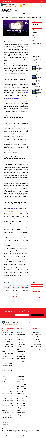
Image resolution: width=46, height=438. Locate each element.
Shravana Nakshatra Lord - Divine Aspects (38, 62)
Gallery (4, 383)
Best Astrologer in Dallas (8, 403)
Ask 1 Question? (35, 285)
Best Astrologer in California (8, 391)
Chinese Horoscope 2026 (22, 358)
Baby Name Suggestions (8, 343)
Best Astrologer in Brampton (8, 396)
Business (35, 40)
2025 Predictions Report (36, 297)
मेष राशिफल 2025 (20, 400)
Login (39, 1)
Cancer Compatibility (36, 336)
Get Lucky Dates (6, 341)
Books (4, 381)
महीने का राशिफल (20, 346)
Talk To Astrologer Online (8, 332)
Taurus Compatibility (36, 332)
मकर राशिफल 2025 (21, 415)
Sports (34, 35)
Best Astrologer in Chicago (8, 398)
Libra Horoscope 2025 (21, 388)
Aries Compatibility (36, 330)
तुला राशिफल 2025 (20, 410)
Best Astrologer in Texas (8, 400)
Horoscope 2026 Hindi (21, 361)
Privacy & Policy (6, 419)
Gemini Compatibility (36, 334)
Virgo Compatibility (36, 339)
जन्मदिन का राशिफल (21, 344)
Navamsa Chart (14, 208)
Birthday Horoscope (21, 334)
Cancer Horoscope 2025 (22, 383)
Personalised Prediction (36, 291)
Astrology (12, 17)
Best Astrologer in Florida (8, 402)
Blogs (7, 17)
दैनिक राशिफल (20, 341)
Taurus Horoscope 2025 (22, 379)
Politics (35, 38)
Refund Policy (5, 424)
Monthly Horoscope (21, 336)
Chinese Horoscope (21, 351)
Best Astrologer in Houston (8, 405)
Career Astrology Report (8, 334)
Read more (5, 295)
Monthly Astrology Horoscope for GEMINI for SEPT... (39, 78)
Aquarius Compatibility (36, 348)
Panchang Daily (37, 49)
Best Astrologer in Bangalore (8, 415)
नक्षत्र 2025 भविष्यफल (21, 355)
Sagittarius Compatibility (37, 344)
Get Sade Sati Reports (7, 361)
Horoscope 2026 (20, 360)
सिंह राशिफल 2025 (20, 407)
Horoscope (35, 27)
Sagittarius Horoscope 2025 (23, 391)
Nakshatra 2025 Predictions (23, 353)
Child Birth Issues (6, 356)
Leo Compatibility (35, 337)
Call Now (37, 315)
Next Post (6, 283)
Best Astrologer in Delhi (7, 414)
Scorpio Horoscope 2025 (22, 390)
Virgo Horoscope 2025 (21, 386)
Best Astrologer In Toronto (8, 407)
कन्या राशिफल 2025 (21, 408)
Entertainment (36, 29)
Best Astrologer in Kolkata (8, 417)
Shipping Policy (6, 422)
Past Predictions (6, 384)
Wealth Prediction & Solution (9, 358)
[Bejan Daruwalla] (9, 5)
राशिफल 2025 (20, 398)
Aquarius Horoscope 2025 (22, 395)
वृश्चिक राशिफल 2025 (21, 412)
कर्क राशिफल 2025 (21, 405)
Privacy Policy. (29, 431)
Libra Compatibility (36, 341)
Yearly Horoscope (21, 337)
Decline (37, 435)
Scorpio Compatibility (36, 342)
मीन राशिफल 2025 (20, 419)
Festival (35, 32)
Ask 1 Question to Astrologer (8, 365)
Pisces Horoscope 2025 (22, 396)
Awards (4, 379)
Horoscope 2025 (20, 376)
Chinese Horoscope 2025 (22, 356)
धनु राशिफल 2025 (20, 414)
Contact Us (5, 388)
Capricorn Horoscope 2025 (22, 393)
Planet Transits (37, 43)
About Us (5, 376)
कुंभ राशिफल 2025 (20, 417)
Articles (4, 378)
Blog (4, 386)
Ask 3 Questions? (35, 288)
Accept (22, 435)
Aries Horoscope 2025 (21, 378)
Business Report (6, 360)
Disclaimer (5, 426)
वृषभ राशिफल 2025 (21, 402)
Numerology (19, 339)
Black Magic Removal (7, 363)
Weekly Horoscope (21, 332)
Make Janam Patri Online (8, 344)
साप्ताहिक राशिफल (20, 342)
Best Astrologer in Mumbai (8, 412)
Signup (43, 1)
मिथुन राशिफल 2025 (21, 403)
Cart (34, 1)
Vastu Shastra (36, 46)
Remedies (33, 294)
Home (3, 17)
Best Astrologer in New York (8, 390)
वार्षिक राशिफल (20, 348)
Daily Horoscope (20, 330)
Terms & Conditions (7, 420)
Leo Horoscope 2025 (21, 384)
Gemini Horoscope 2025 (22, 381)
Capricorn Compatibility (37, 346)
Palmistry (19, 349)
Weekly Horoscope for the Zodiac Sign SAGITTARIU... (38, 86)
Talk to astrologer (21, 315)
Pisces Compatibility (36, 349)
